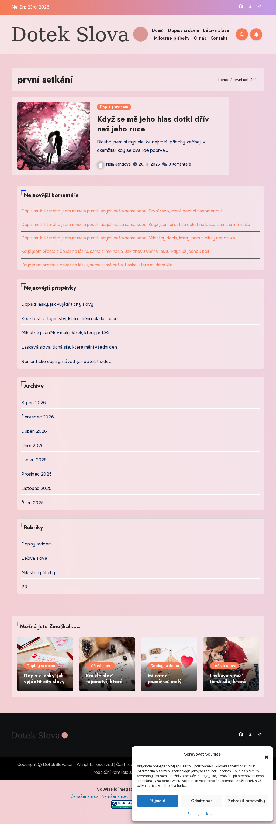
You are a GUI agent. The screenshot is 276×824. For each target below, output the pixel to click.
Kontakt (219, 38)
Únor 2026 (32, 445)
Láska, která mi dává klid (148, 265)
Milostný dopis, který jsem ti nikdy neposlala (192, 238)
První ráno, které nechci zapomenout (186, 211)
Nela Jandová (118, 164)
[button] (264, 754)
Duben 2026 (34, 431)
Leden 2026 (34, 460)
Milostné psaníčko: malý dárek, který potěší (65, 333)
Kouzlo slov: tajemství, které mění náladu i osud (69, 318)
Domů (158, 30)
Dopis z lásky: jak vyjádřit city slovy (57, 304)
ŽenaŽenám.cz (85, 796)
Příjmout (157, 801)
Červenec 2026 (37, 417)
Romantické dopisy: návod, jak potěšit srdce (66, 361)
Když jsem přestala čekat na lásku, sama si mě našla (199, 224)
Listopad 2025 (36, 488)
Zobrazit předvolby (246, 801)
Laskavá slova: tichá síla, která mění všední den (69, 347)
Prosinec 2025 (36, 474)
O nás (200, 38)
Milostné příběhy (172, 38)
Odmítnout (201, 801)
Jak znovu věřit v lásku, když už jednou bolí (167, 251)
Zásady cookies (200, 814)
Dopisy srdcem (183, 30)
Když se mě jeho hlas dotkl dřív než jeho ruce (153, 124)
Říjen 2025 (32, 503)
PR (24, 587)
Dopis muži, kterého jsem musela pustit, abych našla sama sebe (84, 211)
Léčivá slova (216, 30)
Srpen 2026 (33, 403)
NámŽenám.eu (116, 796)
